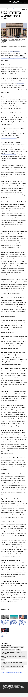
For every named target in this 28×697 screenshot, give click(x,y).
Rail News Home (4, 8)
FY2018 (18, 649)
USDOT (21, 647)
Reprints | (18, 687)
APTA (2, 669)
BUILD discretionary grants (8, 649)
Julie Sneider (10, 46)
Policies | (22, 687)
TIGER (2, 660)
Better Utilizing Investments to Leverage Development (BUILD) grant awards (14, 58)
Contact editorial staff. (11, 672)
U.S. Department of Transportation (9, 647)
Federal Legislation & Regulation (14, 8)
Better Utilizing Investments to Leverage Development (11, 653)
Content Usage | (12, 687)
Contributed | (6, 688)
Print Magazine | (15, 686)
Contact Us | (5, 687)
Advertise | (21, 686)
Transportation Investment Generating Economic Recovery (13, 657)
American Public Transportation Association (12, 666)
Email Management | (7, 686)
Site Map (11, 688)
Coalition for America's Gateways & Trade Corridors (11, 663)
